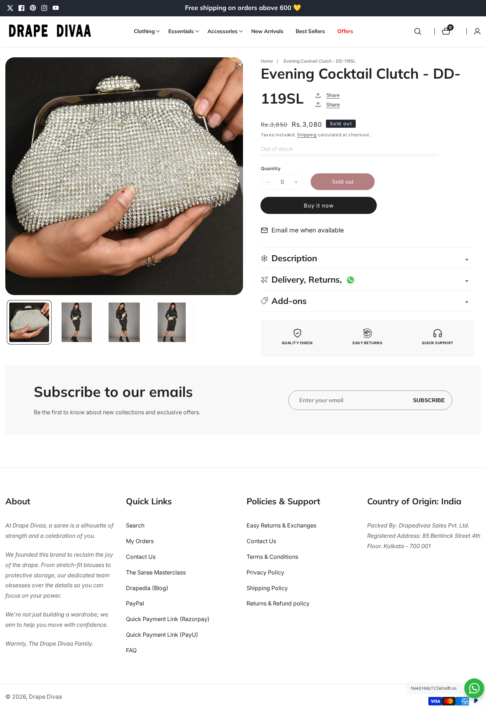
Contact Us (140, 556)
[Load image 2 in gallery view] (77, 322)
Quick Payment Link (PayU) (162, 634)
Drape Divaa (45, 696)
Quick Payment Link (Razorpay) (168, 619)
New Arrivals (267, 31)
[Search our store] (417, 31)
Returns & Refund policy (278, 603)
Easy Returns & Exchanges (281, 525)
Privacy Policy (265, 572)
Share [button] (333, 104)
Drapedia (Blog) (147, 588)
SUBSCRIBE (429, 400)
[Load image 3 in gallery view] (124, 322)
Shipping (307, 134)
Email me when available (307, 230)
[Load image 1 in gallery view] (29, 322)
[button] (145, 31)
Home (267, 61)
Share (333, 95)
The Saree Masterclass (156, 572)
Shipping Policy (267, 588)
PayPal (135, 603)
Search (135, 525)
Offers (345, 31)
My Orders (140, 541)
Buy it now (319, 205)
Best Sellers (310, 31)
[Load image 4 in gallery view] (172, 322)
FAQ (131, 650)
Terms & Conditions (272, 556)
